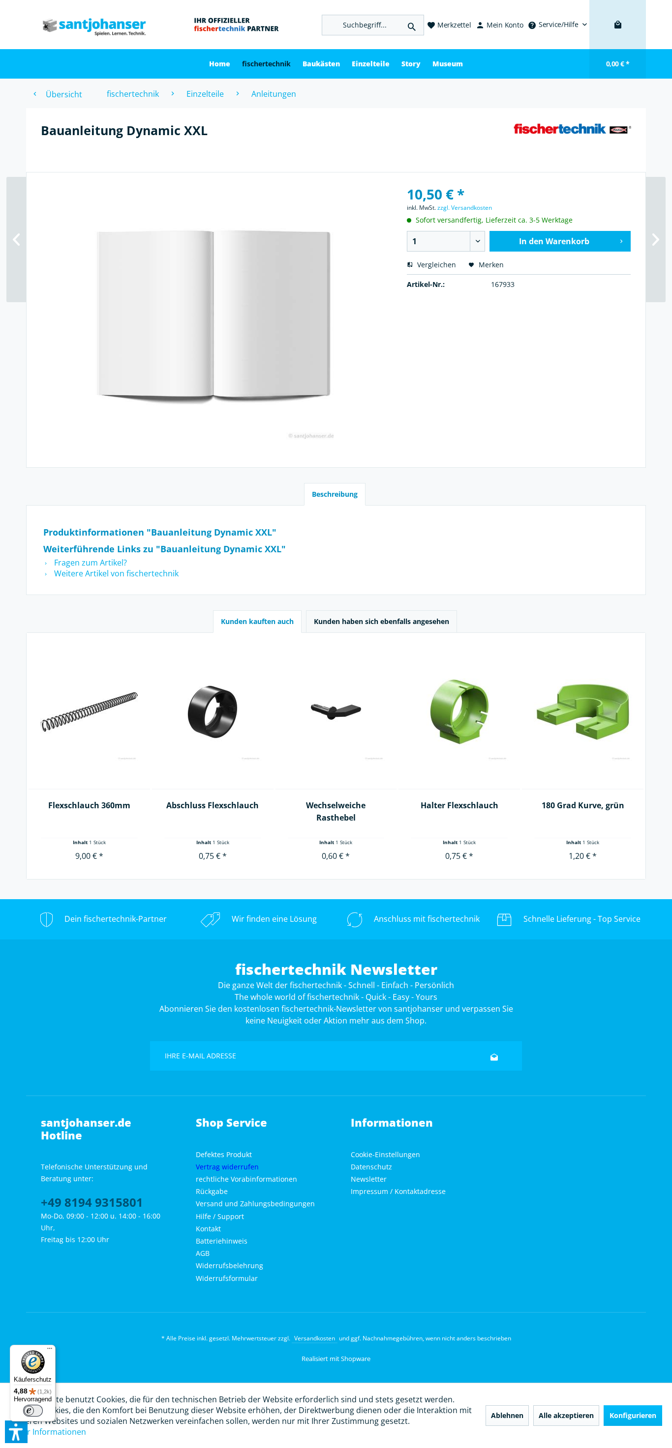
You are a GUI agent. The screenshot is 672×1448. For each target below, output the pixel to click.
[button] (16, 1431)
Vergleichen (435, 264)
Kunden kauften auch (257, 621)
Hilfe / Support (220, 1216)
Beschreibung (335, 494)
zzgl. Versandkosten (464, 207)
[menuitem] (557, 24)
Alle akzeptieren (566, 1415)
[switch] (33, 1411)
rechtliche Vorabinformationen (246, 1179)
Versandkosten (314, 1338)
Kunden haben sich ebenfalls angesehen (381, 621)
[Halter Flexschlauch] (459, 712)
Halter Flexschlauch (459, 805)
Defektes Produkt (224, 1154)
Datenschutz (371, 1166)
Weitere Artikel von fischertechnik (115, 573)
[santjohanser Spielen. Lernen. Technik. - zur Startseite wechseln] (89, 24)
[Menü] (50, 1351)
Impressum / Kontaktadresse (398, 1191)
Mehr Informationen (48, 1431)
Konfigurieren (633, 1415)
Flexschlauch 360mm (89, 805)
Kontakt (208, 1228)
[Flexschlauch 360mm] (89, 712)
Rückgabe (212, 1191)
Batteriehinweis (221, 1241)
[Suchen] (411, 25)
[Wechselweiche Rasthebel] (336, 712)
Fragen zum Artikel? (89, 562)
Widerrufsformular (227, 1278)
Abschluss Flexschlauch (212, 805)
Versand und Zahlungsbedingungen (255, 1203)
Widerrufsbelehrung (229, 1265)
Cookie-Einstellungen (385, 1154)
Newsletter (369, 1179)
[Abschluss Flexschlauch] (213, 712)
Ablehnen (507, 1415)
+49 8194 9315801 (92, 1202)
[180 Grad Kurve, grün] (582, 712)
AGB (203, 1253)
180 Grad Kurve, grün (583, 805)
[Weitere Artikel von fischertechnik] (572, 140)
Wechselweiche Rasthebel (336, 811)
